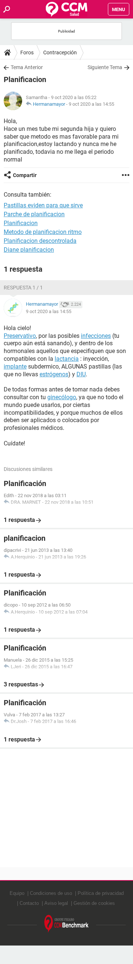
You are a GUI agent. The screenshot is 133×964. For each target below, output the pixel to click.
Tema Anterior (27, 67)
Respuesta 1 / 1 (23, 288)
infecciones (96, 335)
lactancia (67, 358)
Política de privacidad (101, 893)
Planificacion (21, 223)
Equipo (17, 893)
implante (15, 366)
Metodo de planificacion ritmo (43, 231)
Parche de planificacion (34, 214)
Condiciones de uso (51, 893)
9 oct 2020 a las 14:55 (91, 104)
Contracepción (60, 52)
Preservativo (20, 335)
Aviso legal (56, 903)
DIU (81, 374)
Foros (27, 52)
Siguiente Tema (105, 67)
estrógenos (54, 374)
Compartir (25, 175)
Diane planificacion (29, 249)
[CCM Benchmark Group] (66, 924)
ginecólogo (61, 397)
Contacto (29, 903)
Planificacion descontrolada (40, 240)
